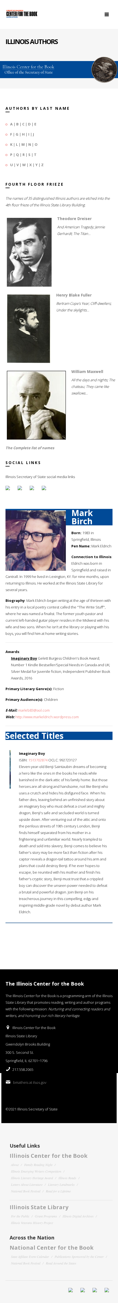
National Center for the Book (52, 1247)
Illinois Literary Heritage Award (32, 1178)
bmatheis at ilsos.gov (29, 1082)
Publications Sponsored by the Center (79, 1256)
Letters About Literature (27, 1184)
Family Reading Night (38, 1164)
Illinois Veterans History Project (32, 1222)
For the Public (20, 1216)
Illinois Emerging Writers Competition (36, 1171)
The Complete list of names (29, 447)
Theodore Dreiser (74, 218)
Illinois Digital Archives (78, 1216)
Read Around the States (61, 1263)
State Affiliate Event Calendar (30, 1256)
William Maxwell (87, 371)
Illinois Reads (67, 1178)
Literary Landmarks (61, 1184)
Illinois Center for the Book (49, 1155)
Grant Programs (46, 1216)
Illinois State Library (39, 1207)
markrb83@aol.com (34, 710)
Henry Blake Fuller (74, 295)
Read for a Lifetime (58, 1191)
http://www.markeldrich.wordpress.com (47, 716)
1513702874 (37, 760)
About (15, 1164)
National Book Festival (25, 1191)
